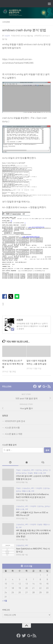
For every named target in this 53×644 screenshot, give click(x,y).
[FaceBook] (35, 386)
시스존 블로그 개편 (13, 434)
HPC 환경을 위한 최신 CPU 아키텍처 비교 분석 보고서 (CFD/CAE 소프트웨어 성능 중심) (33, 533)
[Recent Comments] (43, 463)
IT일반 (18, 470)
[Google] (44, 386)
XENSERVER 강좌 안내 (15, 421)
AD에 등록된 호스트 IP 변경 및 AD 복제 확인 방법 (12, 363)
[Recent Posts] (10, 463)
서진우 (7, 36)
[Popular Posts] (26, 463)
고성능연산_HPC (28, 470)
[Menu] (49, 3)
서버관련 (6, 22)
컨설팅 (30, 473)
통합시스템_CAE (40, 473)
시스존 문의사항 (12, 427)
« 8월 (4, 600)
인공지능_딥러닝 (41, 470)
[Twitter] (39, 386)
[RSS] (49, 386)
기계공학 (38, 488)
